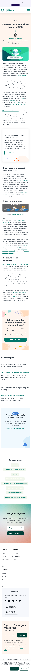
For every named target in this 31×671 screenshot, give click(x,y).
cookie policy (20, 665)
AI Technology (5, 559)
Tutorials (10, 385)
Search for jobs (16, 563)
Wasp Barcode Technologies (17, 214)
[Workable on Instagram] (20, 602)
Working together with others (14, 478)
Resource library (16, 556)
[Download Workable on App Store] (11, 607)
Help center (15, 553)
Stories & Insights (12, 18)
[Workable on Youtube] (13, 602)
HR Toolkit (4, 385)
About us (4, 573)
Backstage (4, 579)
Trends (20, 18)
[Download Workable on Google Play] (11, 612)
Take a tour (12, 153)
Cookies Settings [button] (5, 668)
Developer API (15, 559)
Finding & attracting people (15, 488)
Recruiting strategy (19, 385)
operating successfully (19, 292)
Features (4, 556)
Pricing (3, 553)
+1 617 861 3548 (15, 592)
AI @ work (14, 465)
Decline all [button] (24, 669)
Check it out (15, 5)
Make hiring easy (15, 339)
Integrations (5, 563)
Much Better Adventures (17, 104)
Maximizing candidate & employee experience (15, 483)
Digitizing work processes (15, 492)
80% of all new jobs (22, 180)
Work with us (5, 576)
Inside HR (3, 18)
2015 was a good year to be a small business (15, 264)
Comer (22, 98)
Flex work (15, 474)
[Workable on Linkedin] (6, 602)
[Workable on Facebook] (9, 602)
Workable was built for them (10, 111)
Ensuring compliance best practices (15, 497)
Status (3, 586)
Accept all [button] (14, 669)
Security (4, 566)
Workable (7, 245)
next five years (14, 296)
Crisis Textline (17, 102)
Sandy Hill (12, 100)
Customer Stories (24, 362)
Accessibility (5, 583)
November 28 (22, 75)
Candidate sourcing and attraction (15, 469)
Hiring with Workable (13, 362)
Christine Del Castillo (15, 38)
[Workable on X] (16, 602)
